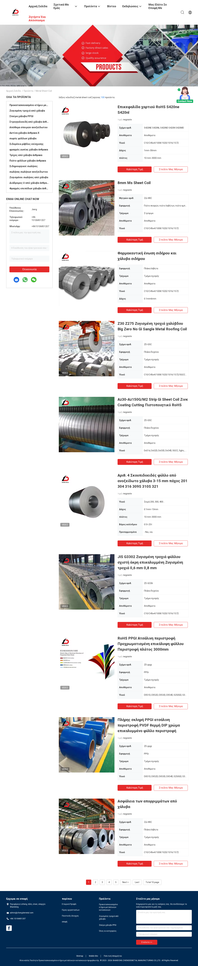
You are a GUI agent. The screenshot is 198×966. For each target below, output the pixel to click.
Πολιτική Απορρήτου (113, 956)
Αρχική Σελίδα (13, 91)
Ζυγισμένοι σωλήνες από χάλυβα (28, 177)
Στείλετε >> (146, 942)
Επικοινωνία (29, 269)
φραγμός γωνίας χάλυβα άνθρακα (28, 149)
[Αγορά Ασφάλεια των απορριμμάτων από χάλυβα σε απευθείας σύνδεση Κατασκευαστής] (86, 826)
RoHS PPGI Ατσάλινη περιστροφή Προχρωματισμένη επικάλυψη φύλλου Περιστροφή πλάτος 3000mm (151, 644)
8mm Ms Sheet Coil (134, 183)
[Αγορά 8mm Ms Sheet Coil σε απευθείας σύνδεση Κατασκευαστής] (86, 208)
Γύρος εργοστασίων (71, 910)
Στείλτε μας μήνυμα (171, 169)
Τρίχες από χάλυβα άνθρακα (25, 155)
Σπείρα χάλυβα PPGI (21, 116)
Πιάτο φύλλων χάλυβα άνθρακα (27, 160)
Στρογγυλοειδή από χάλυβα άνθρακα (29, 121)
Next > (125, 882)
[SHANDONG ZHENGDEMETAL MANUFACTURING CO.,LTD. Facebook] (9, 928)
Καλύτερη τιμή (134, 169)
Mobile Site (93, 956)
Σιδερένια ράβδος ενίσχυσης (26, 144)
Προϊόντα (28, 91)
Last (137, 882)
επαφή (64, 922)
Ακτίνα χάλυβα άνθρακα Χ (24, 132)
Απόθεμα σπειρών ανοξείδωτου (28, 127)
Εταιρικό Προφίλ (69, 904)
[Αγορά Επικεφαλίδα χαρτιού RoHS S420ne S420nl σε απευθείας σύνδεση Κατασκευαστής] (86, 132)
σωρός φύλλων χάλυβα (22, 138)
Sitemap (79, 956)
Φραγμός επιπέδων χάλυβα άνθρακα (29, 188)
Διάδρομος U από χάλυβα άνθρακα (29, 182)
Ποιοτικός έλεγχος (70, 916)
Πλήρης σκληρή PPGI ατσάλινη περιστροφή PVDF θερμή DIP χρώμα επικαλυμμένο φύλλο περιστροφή (149, 725)
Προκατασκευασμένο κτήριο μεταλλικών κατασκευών (29, 105)
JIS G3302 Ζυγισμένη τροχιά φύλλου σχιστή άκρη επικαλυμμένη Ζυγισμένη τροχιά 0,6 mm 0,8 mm (150, 562)
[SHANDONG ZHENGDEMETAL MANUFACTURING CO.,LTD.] (15, 12)
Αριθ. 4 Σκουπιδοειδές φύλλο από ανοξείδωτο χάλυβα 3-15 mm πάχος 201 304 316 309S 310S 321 (152, 481)
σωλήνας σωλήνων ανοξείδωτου (28, 171)
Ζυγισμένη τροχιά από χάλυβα (27, 110)
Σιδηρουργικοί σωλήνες (23, 166)
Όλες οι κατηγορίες (107, 931)
